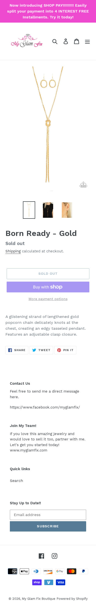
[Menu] (87, 41)
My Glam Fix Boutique (38, 599)
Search (16, 480)
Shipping (13, 251)
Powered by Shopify (72, 599)
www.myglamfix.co (27, 450)
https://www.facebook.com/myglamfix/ (45, 407)
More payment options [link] (48, 299)
